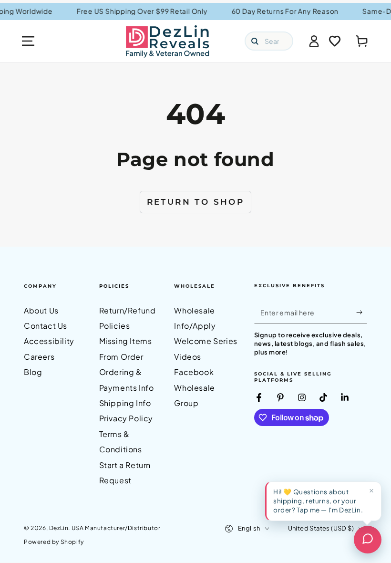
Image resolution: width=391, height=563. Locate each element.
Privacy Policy (126, 418)
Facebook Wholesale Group (194, 387)
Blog (33, 372)
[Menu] (28, 41)
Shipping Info (125, 403)
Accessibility (49, 341)
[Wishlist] (335, 41)
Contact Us (45, 326)
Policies (114, 286)
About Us (41, 310)
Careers (39, 357)
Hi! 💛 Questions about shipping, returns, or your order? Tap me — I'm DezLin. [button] (318, 501)
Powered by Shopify (54, 541)
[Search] (254, 41)
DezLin (59, 528)
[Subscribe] (361, 312)
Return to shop (196, 202)
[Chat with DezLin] (367, 539)
